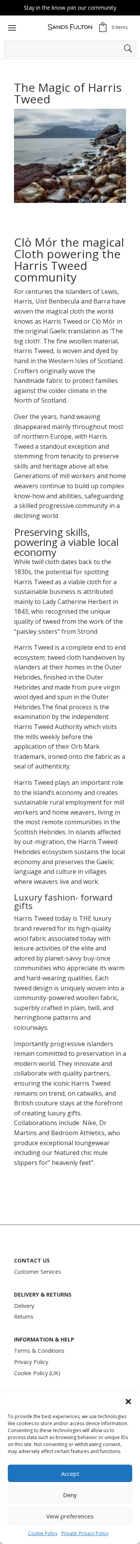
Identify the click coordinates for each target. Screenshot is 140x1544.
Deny (70, 1495)
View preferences (70, 1516)
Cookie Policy (43, 1533)
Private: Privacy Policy (84, 1533)
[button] (128, 1401)
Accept (70, 1473)
